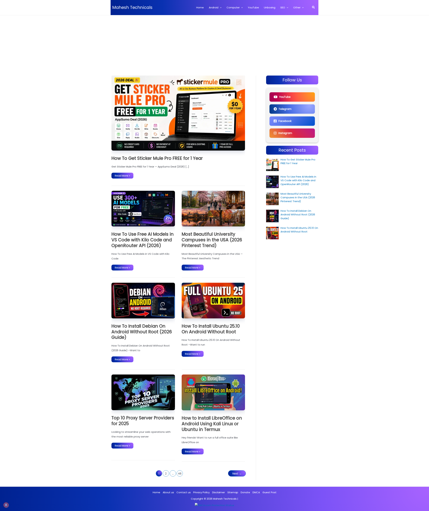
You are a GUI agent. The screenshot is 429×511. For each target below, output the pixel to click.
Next (237, 473)
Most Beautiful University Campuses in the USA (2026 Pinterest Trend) (212, 240)
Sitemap (232, 492)
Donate (245, 492)
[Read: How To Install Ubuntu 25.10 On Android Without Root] (213, 300)
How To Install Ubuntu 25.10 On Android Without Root (211, 329)
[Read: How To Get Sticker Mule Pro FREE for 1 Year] (178, 113)
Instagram (285, 133)
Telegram (285, 109)
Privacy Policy (201, 492)
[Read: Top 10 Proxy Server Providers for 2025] (143, 392)
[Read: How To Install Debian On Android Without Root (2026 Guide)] (143, 300)
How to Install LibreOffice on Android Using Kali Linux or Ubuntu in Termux (212, 423)
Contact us (183, 492)
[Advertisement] (214, 40)
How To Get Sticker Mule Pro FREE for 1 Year (157, 158)
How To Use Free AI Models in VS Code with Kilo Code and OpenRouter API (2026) (142, 240)
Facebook (285, 121)
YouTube (285, 97)
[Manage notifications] (6, 505)
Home (156, 492)
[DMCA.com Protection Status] (214, 505)
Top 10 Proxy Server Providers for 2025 (142, 421)
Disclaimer (218, 492)
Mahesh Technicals (132, 7)
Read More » (122, 176)
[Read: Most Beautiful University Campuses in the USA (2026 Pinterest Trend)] (213, 208)
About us (168, 492)
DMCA (256, 492)
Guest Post (269, 492)
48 (179, 473)
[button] (220, 8)
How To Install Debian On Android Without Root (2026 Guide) (141, 331)
